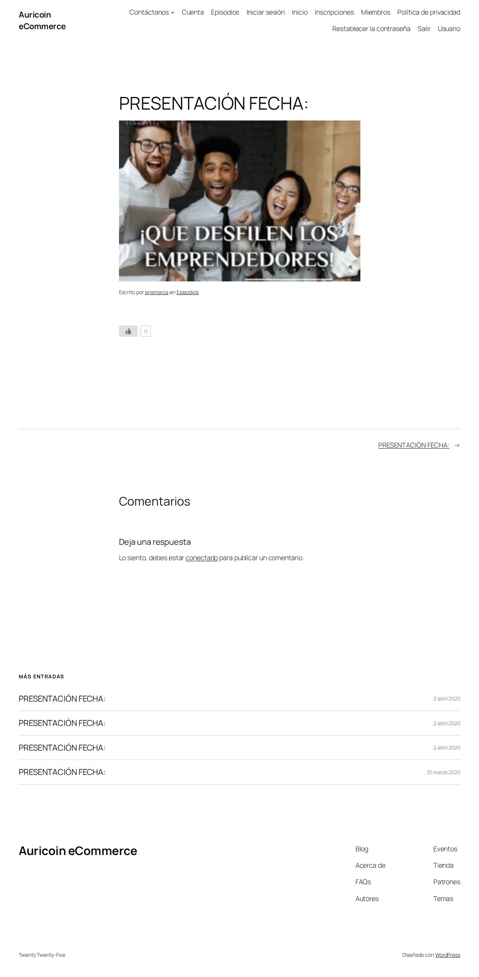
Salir (424, 28)
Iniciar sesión (266, 11)
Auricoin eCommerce (42, 20)
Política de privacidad (428, 11)
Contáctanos (149, 11)
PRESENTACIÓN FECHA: (413, 444)
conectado (202, 557)
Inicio (299, 11)
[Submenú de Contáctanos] (173, 12)
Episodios (225, 11)
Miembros (375, 11)
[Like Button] (128, 331)
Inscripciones (334, 11)
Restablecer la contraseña (371, 28)
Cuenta (193, 11)
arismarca (156, 292)
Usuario (449, 28)
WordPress (447, 954)
